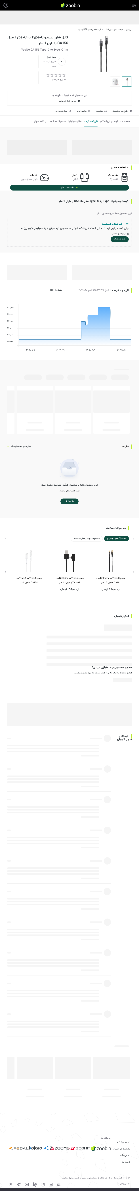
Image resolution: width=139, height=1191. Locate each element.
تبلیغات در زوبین (121, 1148)
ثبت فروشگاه (123, 1142)
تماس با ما (124, 1155)
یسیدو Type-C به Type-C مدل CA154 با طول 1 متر (28, 580)
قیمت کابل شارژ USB (114, 29)
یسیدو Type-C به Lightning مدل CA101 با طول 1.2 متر (110, 580)
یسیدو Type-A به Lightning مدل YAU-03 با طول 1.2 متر (69, 580)
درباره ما (126, 1162)
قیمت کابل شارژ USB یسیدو (89, 29)
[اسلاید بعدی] (5, 572)
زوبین (128, 29)
